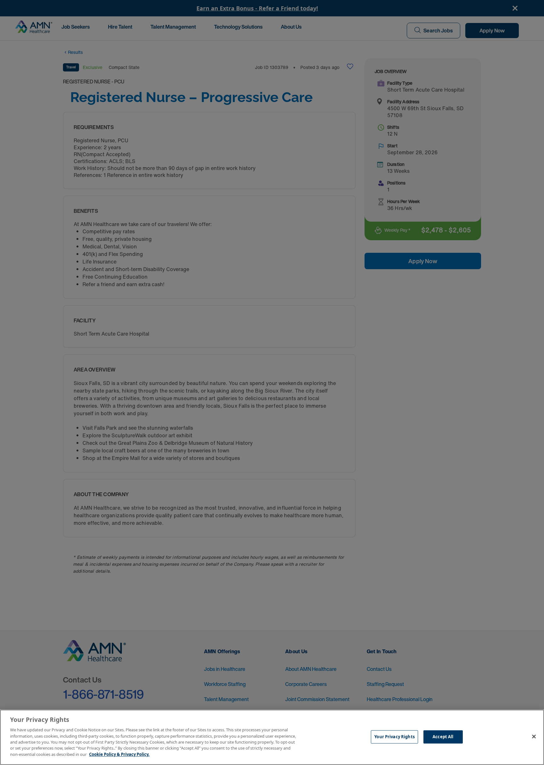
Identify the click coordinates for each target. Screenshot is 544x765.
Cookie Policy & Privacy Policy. (119, 754)
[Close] (534, 737)
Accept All (443, 737)
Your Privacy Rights (394, 737)
